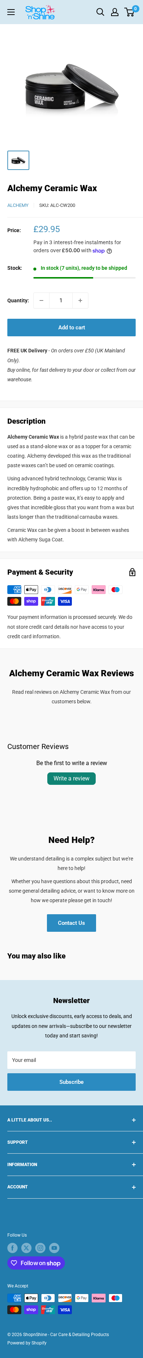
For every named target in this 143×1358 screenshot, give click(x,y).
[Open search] (100, 12)
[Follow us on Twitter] (26, 1248)
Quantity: (18, 300)
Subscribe (71, 1082)
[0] (129, 12)
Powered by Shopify (27, 1343)
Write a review (71, 778)
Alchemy (18, 205)
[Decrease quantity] (41, 300)
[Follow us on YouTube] (54, 1248)
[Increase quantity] (80, 300)
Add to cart (71, 327)
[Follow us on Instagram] (40, 1248)
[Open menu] (11, 12)
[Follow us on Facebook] (12, 1248)
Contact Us (71, 923)
